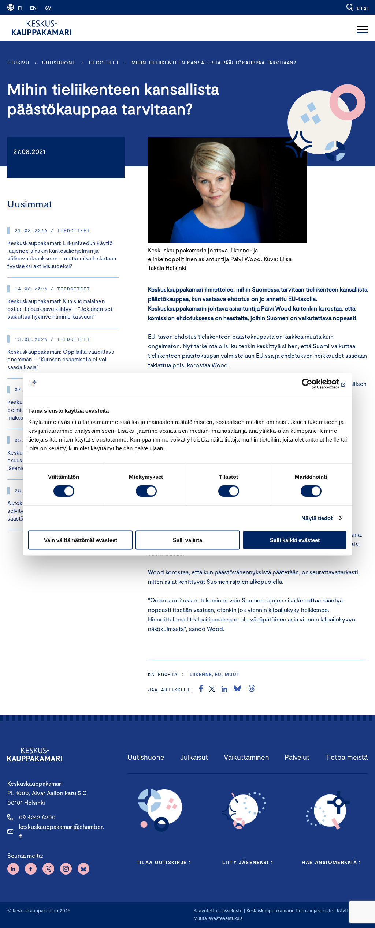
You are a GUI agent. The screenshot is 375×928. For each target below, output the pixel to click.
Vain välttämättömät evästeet (80, 540)
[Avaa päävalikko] (362, 27)
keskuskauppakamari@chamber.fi (61, 831)
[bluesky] (237, 689)
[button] (357, 7)
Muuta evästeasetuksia (218, 918)
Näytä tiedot (317, 518)
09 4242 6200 (37, 817)
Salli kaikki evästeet (295, 540)
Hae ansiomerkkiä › (331, 862)
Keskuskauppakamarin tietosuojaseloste (289, 910)
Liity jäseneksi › (247, 862)
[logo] (41, 27)
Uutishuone (59, 62)
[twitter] (212, 689)
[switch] (146, 491)
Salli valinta (187, 540)
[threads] (251, 689)
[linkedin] (224, 689)
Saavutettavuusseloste (217, 910)
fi (20, 8)
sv (48, 8)
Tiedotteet (103, 62)
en (33, 8)
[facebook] (201, 689)
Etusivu (18, 62)
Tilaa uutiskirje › (164, 862)
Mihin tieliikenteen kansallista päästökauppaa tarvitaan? (213, 62)
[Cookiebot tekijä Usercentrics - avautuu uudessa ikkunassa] (315, 383)
